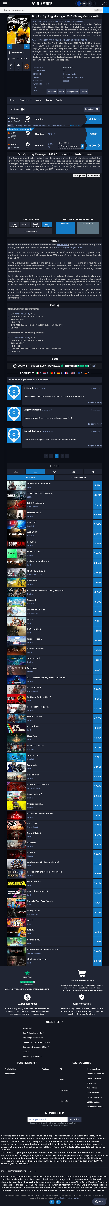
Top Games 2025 (94, 1097)
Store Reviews (93, 1092)
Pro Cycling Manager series (69, 247)
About (38, 100)
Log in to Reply (95, 402)
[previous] (9, 46)
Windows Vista (21, 313)
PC (61, 1069)
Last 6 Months (36, 225)
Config (48, 100)
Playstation (65, 1090)
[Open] (5, 4)
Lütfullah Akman (32, 431)
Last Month (46, 225)
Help (100, 1201)
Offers (12, 100)
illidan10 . (29, 388)
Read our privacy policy (69, 1198)
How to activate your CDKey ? (36, 1047)
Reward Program (94, 1078)
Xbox (62, 1079)
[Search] (106, 10)
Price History (26, 100)
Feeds (59, 100)
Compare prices (73, 125)
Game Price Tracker (95, 1074)
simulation (62, 244)
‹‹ (46, 456)
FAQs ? (26, 1052)
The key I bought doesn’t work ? (36, 1042)
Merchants (10, 1074)
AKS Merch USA (93, 1102)
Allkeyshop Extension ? (32, 1056)
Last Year (25, 224)
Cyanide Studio (69, 74)
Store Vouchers (93, 1069)
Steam (66, 81)
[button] (104, 4)
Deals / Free (92, 1088)
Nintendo (64, 1101)
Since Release (14, 225)
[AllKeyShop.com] (42, 4)
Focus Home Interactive (73, 77)
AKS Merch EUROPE (95, 1106)
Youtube (45, 1069)
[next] (27, 46)
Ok (52, 1202)
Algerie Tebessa (32, 409)
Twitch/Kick (10, 1069)
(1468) (93, 365)
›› (67, 456)
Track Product (30, 231)
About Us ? (27, 1028)
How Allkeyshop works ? (33, 1033)
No (58, 1202)
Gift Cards (91, 1083)
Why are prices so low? (33, 1037)
